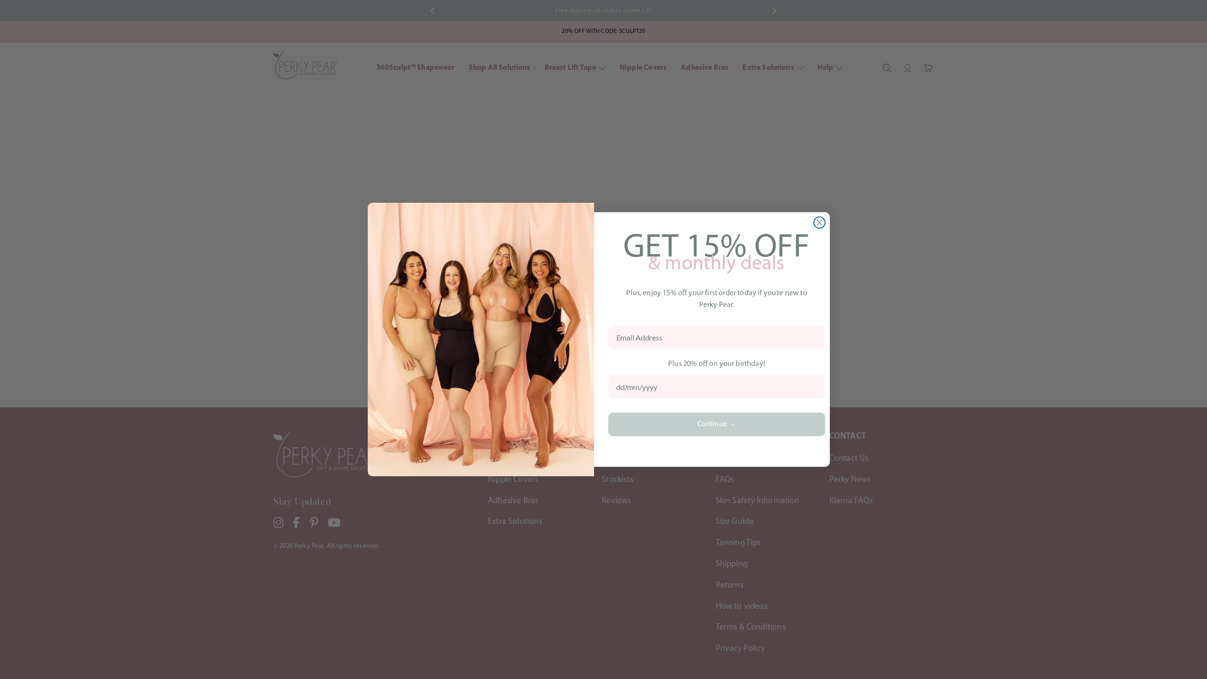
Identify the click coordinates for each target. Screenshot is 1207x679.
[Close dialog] (819, 222)
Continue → (716, 424)
